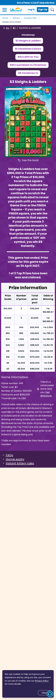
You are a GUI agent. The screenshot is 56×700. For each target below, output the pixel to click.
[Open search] (52, 9)
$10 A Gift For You (28, 57)
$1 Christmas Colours (28, 48)
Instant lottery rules (20, 463)
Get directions (46, 394)
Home (5, 18)
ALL (7, 28)
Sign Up (42, 9)
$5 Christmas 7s (28, 73)
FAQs (9, 455)
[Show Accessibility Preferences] (50, 694)
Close (45, 692)
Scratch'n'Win (30, 18)
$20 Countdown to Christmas (28, 65)
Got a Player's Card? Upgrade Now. (36, 2)
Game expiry (15, 459)
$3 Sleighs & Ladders (28, 40)
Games (16, 18)
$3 (14, 28)
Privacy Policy (42, 680)
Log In (31, 9)
